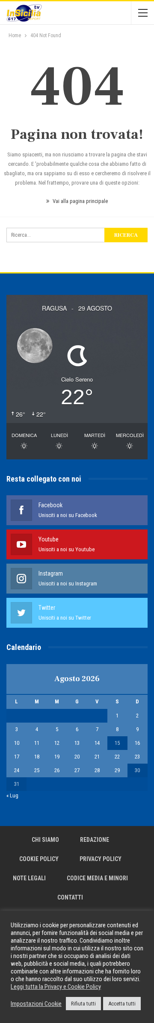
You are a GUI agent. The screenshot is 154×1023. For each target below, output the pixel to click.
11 (36, 743)
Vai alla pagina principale (79, 201)
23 (137, 756)
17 (16, 756)
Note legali (29, 878)
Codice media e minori (97, 878)
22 (117, 756)
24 (16, 770)
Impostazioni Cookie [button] (36, 1004)
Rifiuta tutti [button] (83, 1003)
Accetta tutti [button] (122, 1003)
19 (56, 756)
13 (77, 743)
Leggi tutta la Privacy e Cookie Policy (56, 987)
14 (97, 743)
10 (16, 743)
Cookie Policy (39, 858)
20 (77, 756)
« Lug (12, 795)
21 (97, 756)
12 (56, 743)
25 (36, 770)
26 (56, 770)
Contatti (70, 897)
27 (77, 770)
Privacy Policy (100, 858)
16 (137, 743)
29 (117, 770)
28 (97, 770)
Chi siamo (45, 839)
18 (36, 756)
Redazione (94, 839)
